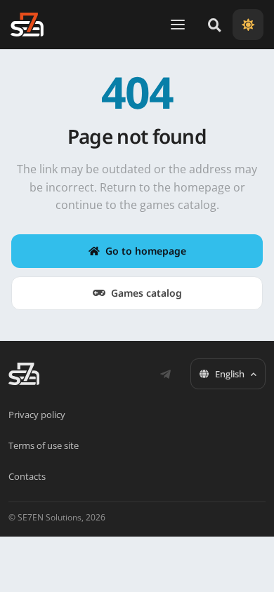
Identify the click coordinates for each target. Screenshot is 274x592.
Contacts (27, 476)
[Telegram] (165, 373)
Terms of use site (43, 445)
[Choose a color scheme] (248, 24)
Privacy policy (36, 414)
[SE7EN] (27, 24)
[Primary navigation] (177, 24)
